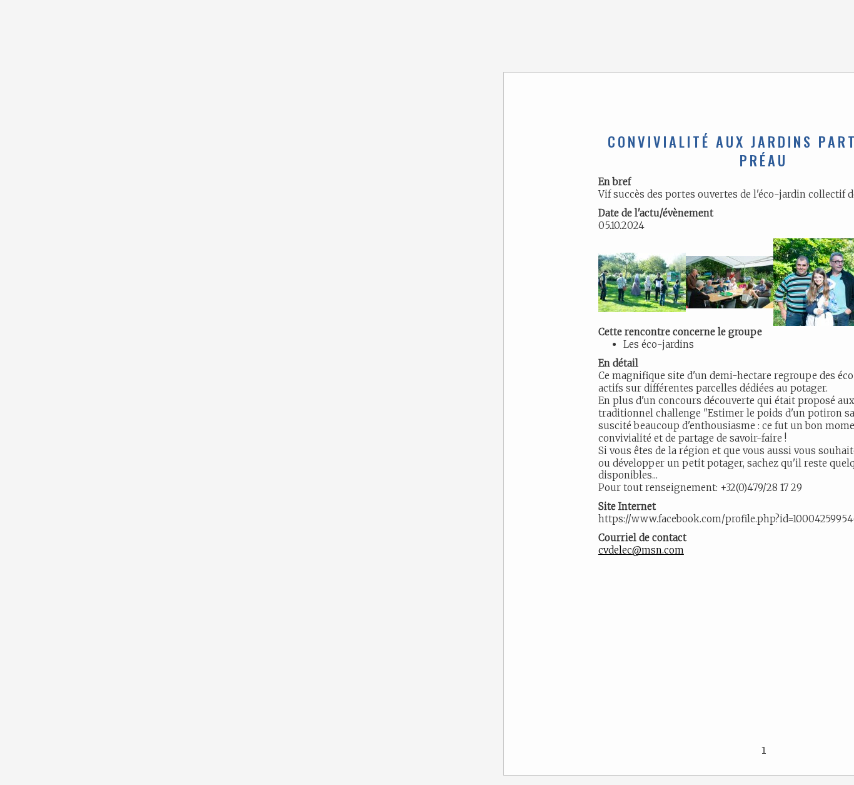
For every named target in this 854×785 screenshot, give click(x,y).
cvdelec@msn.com (641, 550)
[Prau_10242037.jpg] (642, 281)
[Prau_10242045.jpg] (729, 281)
